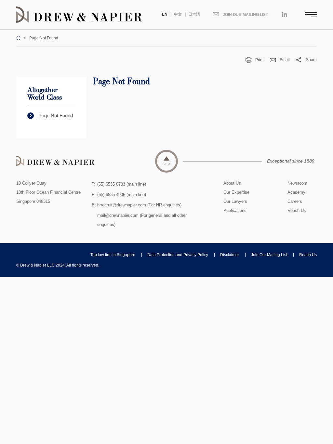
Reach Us (296, 210)
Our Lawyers (235, 201)
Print (259, 60)
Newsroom (297, 183)
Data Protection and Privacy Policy (177, 255)
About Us (232, 183)
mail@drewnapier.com (118, 215)
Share (311, 60)
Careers (294, 201)
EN (164, 14)
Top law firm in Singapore (112, 255)
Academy (296, 192)
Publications (234, 210)
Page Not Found (55, 115)
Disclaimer (229, 255)
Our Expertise (236, 192)
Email (285, 60)
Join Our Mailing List (269, 255)
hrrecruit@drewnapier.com (121, 204)
